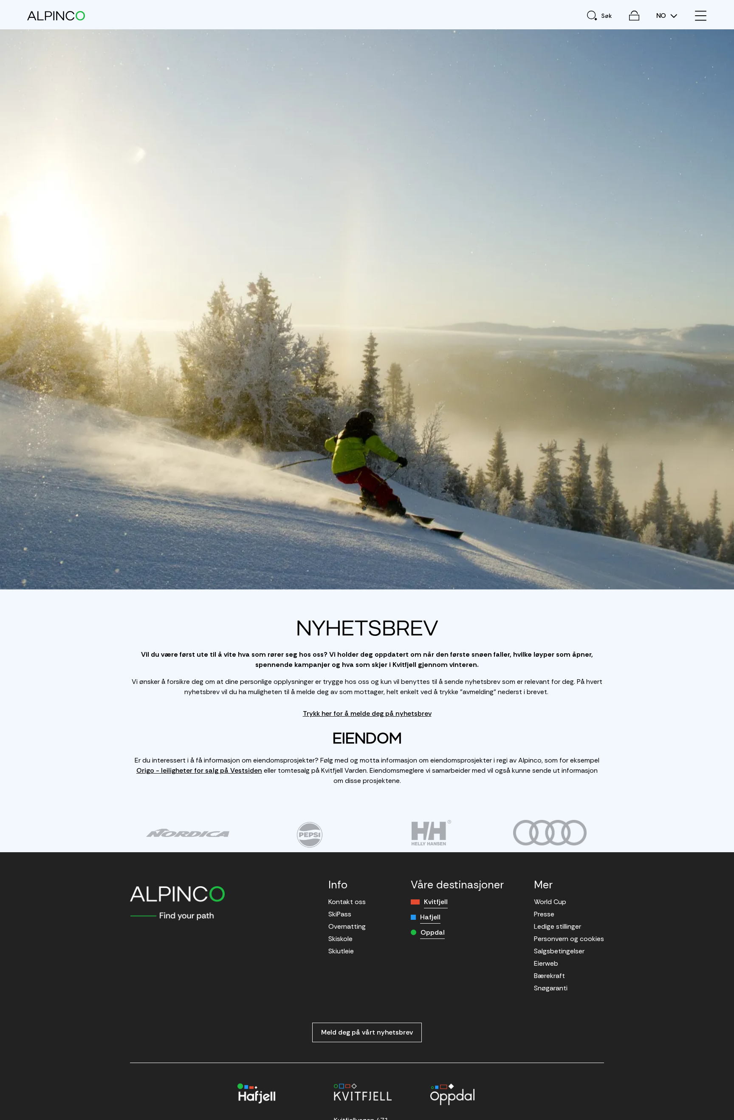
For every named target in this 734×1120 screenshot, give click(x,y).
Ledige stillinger (557, 926)
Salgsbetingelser (559, 951)
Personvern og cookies (569, 938)
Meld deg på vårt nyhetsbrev (367, 1032)
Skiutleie (341, 951)
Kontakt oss (347, 901)
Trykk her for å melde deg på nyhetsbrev (367, 713)
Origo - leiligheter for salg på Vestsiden (199, 770)
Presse (544, 914)
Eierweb (546, 963)
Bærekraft (549, 975)
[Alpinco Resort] (56, 15)
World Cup (550, 901)
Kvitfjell (436, 901)
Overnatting (347, 926)
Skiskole (340, 938)
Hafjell (430, 917)
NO (662, 15)
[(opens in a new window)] (187, 832)
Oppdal (433, 932)
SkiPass (339, 914)
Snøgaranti (550, 988)
